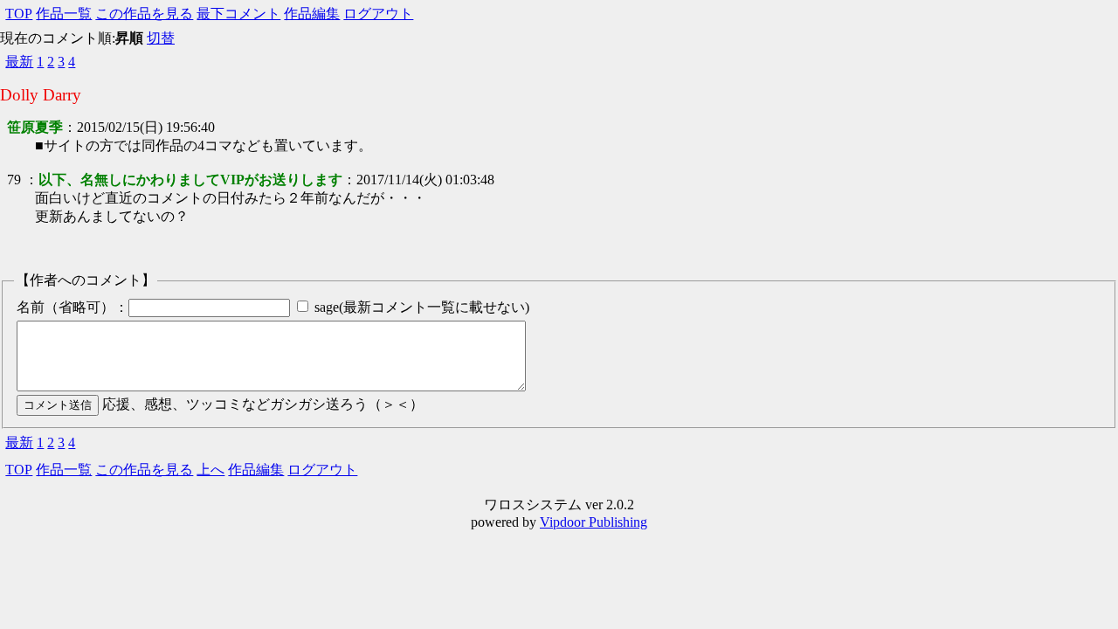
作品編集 (312, 13)
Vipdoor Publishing (593, 522)
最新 (19, 61)
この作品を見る (144, 13)
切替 (161, 38)
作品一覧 (64, 13)
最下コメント (238, 13)
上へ (210, 469)
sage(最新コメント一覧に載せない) (421, 307)
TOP (18, 13)
